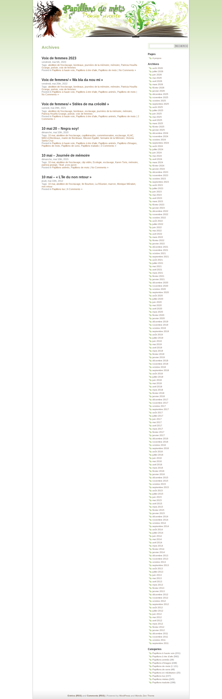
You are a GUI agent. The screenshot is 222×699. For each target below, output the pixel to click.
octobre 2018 (159, 367)
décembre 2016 (160, 438)
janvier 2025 (158, 130)
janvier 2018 (158, 396)
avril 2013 (157, 581)
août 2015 (157, 490)
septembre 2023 (160, 182)
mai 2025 (157, 117)
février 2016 (158, 471)
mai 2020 (157, 305)
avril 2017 (157, 425)
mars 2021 (157, 273)
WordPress (124, 695)
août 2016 (157, 451)
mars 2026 (157, 84)
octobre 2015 (159, 484)
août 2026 (157, 68)
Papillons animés (107, 92)
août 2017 (157, 412)
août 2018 (157, 373)
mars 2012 (157, 624)
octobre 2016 (159, 445)
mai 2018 (157, 383)
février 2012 (158, 627)
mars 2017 (157, 429)
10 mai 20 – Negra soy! (60, 128)
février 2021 (158, 276)
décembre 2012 (160, 594)
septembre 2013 (160, 565)
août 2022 (157, 221)
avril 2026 (157, 81)
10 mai (51, 135)
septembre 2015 (160, 487)
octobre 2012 (159, 601)
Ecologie (97, 162)
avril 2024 (157, 159)
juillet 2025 (157, 110)
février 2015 (158, 510)
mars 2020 (157, 312)
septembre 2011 (160, 643)
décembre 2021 (160, 247)
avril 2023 (157, 198)
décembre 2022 (160, 211)
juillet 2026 (157, 71)
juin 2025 (157, 113)
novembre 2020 (160, 286)
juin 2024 (157, 152)
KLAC (130, 135)
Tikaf (61, 165)
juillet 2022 (157, 224)
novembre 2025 (160, 97)
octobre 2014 (159, 523)
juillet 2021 (157, 263)
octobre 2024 (159, 139)
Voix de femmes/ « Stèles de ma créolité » (75, 104)
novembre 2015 (160, 481)
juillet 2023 (157, 188)
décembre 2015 (160, 477)
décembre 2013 (160, 555)
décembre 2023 (160, 172)
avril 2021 (157, 269)
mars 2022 (157, 237)
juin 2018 (157, 380)
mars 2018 (157, 390)
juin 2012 (157, 614)
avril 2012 (157, 620)
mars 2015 (157, 507)
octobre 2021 (159, 253)
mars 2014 (157, 546)
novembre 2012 (160, 598)
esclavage (90, 111)
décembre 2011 (160, 633)
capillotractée (89, 135)
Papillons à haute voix (63, 70)
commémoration (105, 135)
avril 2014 (157, 542)
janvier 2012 (158, 630)
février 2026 (158, 87)
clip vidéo (86, 162)
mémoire (115, 65)
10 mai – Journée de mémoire (66, 155)
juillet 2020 (157, 299)
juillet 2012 (157, 611)
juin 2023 (157, 191)
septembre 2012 (160, 604)
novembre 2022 (160, 214)
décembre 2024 (160, 133)
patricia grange (49, 165)
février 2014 (158, 549)
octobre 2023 (159, 178)
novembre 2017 (160, 403)
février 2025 (158, 126)
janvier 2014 (158, 552)
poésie (54, 67)
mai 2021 (157, 266)
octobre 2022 (159, 217)
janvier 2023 (158, 208)
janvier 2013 (158, 591)
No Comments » (127, 70)
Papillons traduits (90, 145)
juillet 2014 (157, 533)
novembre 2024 (160, 136)
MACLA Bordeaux (51, 138)
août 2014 (157, 529)
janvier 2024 (158, 169)
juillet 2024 (157, 149)
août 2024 (157, 146)
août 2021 (157, 260)
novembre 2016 (160, 442)
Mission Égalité (91, 138)
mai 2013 (157, 578)
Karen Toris (121, 162)
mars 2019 (157, 351)
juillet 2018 (157, 377)
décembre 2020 (160, 282)
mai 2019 (157, 344)
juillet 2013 (157, 572)
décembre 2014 (160, 516)
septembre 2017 (160, 409)
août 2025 (157, 107)
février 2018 (158, 393)
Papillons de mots (111, 14)
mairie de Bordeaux (72, 138)
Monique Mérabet (126, 184)
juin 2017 (157, 419)
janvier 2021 (158, 279)
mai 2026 (157, 78)
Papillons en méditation (164, 672)
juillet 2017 (157, 416)
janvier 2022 (158, 243)
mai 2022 (157, 230)
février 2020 (158, 315)
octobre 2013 (159, 562)
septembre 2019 (160, 331)
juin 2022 (157, 227)
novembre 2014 (160, 520)
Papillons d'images (127, 143)
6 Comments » (74, 189)
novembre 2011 (160, 637)
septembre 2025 (160, 104)
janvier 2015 (158, 513)
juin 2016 (157, 458)
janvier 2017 (158, 435)
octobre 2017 (159, 406)
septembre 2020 (160, 292)
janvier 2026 (158, 91)
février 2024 (158, 165)
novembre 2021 (160, 250)
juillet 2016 (157, 455)
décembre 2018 (160, 360)
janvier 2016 (158, 474)
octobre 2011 (159, 640)
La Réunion (101, 184)
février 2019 (158, 354)
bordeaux (78, 65)
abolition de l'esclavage (60, 65)
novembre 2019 (160, 325)
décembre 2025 (160, 94)
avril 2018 (157, 386)
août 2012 (157, 607)
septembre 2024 (160, 143)
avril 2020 (157, 308)
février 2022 (158, 240)
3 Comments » (108, 145)
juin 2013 (157, 575)
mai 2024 (157, 156)
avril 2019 (157, 347)
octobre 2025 (159, 100)
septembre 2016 (160, 448)
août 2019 (157, 334)
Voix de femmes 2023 (59, 58)
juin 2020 (157, 302)
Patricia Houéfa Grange (54, 113)
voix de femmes (67, 67)
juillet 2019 (157, 338)
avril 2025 (157, 120)
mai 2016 (157, 461)
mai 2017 (157, 422)
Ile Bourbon (88, 184)
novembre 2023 (160, 175)
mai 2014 (157, 539)
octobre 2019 (159, 328)
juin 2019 (157, 341)
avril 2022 (157, 234)
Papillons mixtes (160, 679)
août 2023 (157, 185)
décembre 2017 (160, 399)
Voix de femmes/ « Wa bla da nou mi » (72, 80)
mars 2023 (157, 201)
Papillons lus (58, 189)
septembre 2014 (160, 526)
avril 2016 (157, 464)
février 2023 (158, 204)
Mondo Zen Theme (144, 695)
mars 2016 (157, 468)
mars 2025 (157, 123)
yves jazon (71, 165)
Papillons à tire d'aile (86, 70)
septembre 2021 (160, 256)
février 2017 (158, 432)
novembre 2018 (160, 364)
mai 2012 (157, 617)
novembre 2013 (160, 559)
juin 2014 (157, 536)
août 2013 (157, 568)
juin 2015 (157, 497)
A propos (156, 58)
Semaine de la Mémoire (112, 138)
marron (112, 184)
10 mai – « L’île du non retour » (66, 177)
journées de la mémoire (97, 65)
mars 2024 (157, 162)
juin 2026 (157, 74)
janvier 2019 (158, 357)
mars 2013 (157, 585)
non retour (47, 186)
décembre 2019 (160, 321)
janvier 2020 (158, 318)
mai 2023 (157, 195)
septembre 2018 (160, 370)
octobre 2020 (159, 289)
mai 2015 (157, 500)
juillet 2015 (157, 494)
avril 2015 (157, 503)
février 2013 (158, 588)
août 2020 (157, 295)
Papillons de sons (70, 145)
